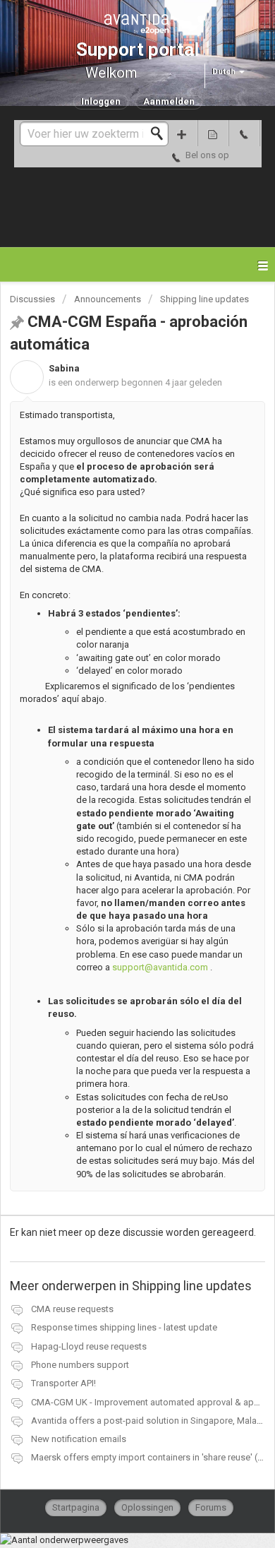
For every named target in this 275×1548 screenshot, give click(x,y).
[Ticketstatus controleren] (212, 133)
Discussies (32, 299)
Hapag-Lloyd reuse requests (89, 1346)
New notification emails (78, 1439)
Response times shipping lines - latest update (124, 1327)
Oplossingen (147, 1507)
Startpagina (75, 1507)
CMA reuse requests (72, 1309)
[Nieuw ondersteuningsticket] (181, 133)
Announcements (107, 299)
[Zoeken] (160, 133)
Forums (210, 1507)
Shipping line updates (204, 299)
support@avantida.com (160, 967)
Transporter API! (63, 1383)
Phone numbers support (80, 1364)
